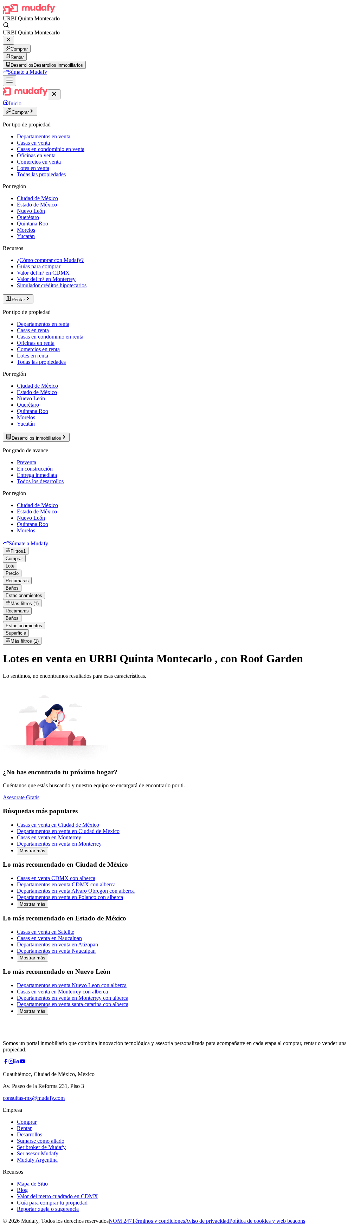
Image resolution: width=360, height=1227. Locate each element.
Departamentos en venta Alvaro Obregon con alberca (76, 891)
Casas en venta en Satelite (45, 932)
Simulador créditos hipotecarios (51, 285)
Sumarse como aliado (40, 1141)
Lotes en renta (32, 356)
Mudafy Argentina (37, 1160)
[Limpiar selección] (8, 40)
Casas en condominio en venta (50, 149)
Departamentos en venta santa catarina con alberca (72, 1004)
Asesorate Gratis (21, 797)
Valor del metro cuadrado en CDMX (57, 1196)
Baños (12, 588)
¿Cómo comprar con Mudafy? (50, 260)
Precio (12, 573)
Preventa (26, 462)
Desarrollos (29, 1134)
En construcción (35, 469)
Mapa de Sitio (32, 1184)
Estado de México (37, 205)
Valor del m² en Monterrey (46, 279)
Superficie (16, 633)
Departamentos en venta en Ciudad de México (68, 831)
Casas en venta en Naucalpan (49, 938)
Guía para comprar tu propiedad (52, 1203)
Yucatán (26, 236)
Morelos (26, 230)
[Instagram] (11, 1062)
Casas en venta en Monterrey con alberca (62, 992)
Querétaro (28, 217)
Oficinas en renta (35, 343)
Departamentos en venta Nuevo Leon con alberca (72, 985)
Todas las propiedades (41, 174)
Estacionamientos (24, 595)
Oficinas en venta (36, 155)
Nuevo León (31, 211)
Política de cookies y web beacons (267, 1221)
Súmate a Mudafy (27, 72)
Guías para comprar (38, 266)
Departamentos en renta (43, 324)
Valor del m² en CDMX (43, 273)
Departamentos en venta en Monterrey (59, 844)
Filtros (18, 551)
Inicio (15, 103)
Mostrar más (32, 850)
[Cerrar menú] (54, 94)
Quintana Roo (32, 224)
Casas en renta (33, 330)
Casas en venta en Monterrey (49, 837)
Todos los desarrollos (40, 481)
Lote (10, 566)
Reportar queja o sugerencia (48, 1209)
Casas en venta (33, 143)
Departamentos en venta (43, 136)
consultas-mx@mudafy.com (34, 1098)
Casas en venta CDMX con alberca (56, 878)
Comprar (19, 49)
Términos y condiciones (158, 1221)
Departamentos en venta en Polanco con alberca (70, 897)
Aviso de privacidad (207, 1221)
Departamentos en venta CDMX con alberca (66, 884)
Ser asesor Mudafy (37, 1153)
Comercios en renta (38, 349)
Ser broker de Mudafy (41, 1147)
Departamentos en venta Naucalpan (56, 951)
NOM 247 (120, 1221)
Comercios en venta (39, 162)
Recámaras (17, 580)
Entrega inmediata (37, 475)
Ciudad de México (37, 198)
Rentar (17, 57)
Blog (22, 1190)
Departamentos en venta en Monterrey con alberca (72, 998)
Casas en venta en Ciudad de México (58, 825)
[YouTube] (22, 1062)
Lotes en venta (33, 168)
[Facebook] (5, 1062)
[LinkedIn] (17, 1062)
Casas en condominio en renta (50, 337)
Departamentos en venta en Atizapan (57, 944)
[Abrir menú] (9, 80)
